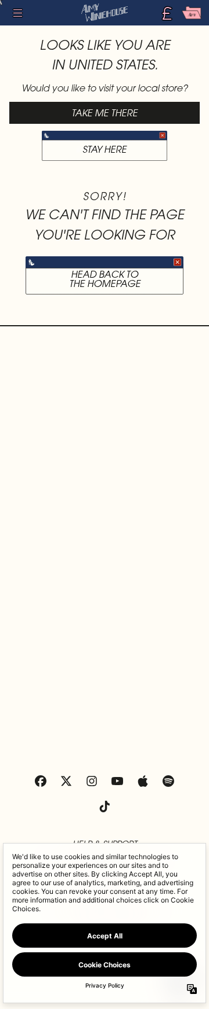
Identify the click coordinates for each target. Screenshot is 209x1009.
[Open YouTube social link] (117, 781)
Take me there (104, 112)
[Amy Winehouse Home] (104, 13)
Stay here (104, 149)
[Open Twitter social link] (66, 781)
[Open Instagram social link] (92, 781)
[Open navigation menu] (17, 12)
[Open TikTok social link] (104, 806)
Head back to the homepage (104, 278)
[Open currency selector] (166, 12)
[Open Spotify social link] (168, 781)
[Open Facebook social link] (40, 781)
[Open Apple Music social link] (143, 781)
